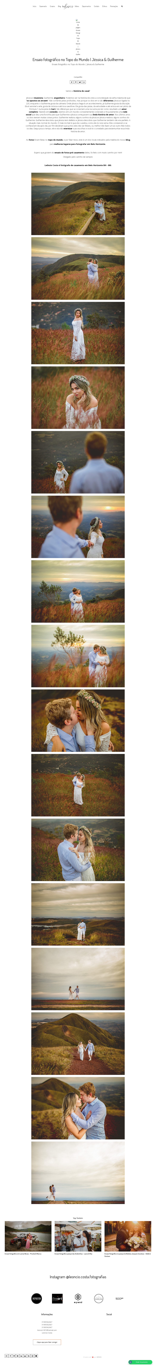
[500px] (119, 1298)
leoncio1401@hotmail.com (47, 1330)
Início (34, 6)
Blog (59, 6)
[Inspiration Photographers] (36, 1298)
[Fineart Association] (57, 1298)
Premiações (114, 6)
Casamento (43, 6)
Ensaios (52, 6)
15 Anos (104, 6)
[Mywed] (78, 1298)
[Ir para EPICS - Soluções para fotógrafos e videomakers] (92, 1357)
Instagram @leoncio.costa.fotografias (78, 1276)
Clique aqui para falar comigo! (47, 1342)
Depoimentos (86, 6)
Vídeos (77, 6)
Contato (96, 6)
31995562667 (47, 1322)
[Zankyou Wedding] (98, 1298)
